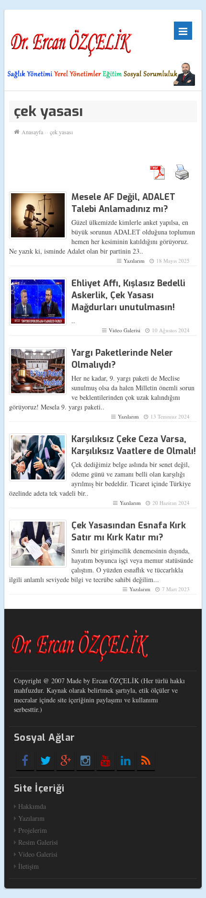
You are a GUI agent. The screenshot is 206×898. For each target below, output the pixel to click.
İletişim (28, 866)
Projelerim (32, 830)
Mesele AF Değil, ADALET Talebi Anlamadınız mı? (123, 203)
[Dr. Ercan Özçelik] (71, 38)
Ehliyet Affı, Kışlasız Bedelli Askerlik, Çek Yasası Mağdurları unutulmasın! (128, 295)
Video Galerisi (124, 330)
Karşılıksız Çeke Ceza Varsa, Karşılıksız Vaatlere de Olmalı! (133, 445)
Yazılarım (134, 260)
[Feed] (146, 760)
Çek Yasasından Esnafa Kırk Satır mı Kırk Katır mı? (128, 531)
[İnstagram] (85, 760)
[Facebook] (25, 760)
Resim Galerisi (38, 842)
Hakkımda (32, 806)
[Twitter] (45, 760)
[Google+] (65, 760)
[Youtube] (105, 760)
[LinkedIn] (126, 760)
